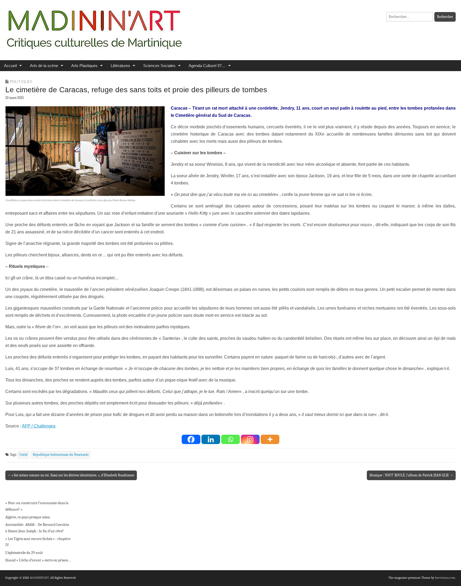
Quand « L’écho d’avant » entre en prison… (38, 560)
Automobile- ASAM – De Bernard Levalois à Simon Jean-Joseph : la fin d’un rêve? (37, 527)
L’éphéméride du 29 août (24, 552)
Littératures (120, 65)
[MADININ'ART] (94, 26)
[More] (270, 439)
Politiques (21, 81)
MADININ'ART (39, 578)
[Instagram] (250, 439)
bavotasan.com (445, 578)
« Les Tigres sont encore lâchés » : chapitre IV (37, 542)
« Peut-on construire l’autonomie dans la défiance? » (37, 506)
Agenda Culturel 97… (207, 65)
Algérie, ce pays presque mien (27, 517)
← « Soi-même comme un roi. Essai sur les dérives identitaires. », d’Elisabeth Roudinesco (71, 475)
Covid (23, 455)
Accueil (10, 65)
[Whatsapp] (230, 439)
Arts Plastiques (84, 65)
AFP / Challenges (38, 426)
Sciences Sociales (159, 65)
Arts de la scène (44, 65)
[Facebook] (191, 439)
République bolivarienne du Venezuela (61, 455)
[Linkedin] (210, 439)
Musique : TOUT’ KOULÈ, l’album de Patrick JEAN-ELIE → (411, 475)
